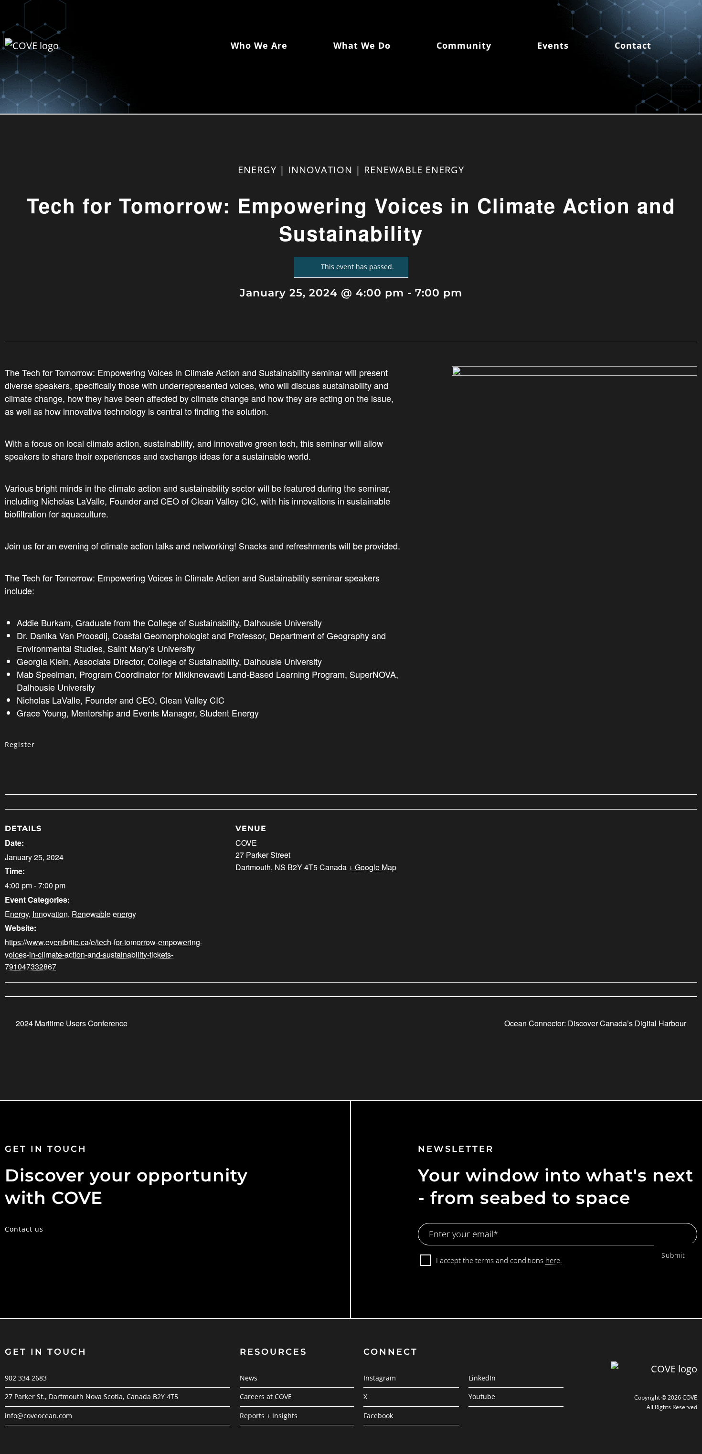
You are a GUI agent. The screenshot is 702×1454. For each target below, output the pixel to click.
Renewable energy (104, 913)
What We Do (362, 45)
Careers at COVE (266, 1396)
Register (20, 744)
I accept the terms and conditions (499, 1260)
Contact (633, 45)
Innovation (50, 913)
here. (553, 1260)
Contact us (24, 1228)
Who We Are (259, 45)
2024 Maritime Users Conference (71, 1023)
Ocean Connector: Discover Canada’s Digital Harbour (596, 1023)
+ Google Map (372, 867)
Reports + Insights (269, 1415)
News (248, 1377)
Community (463, 45)
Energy (17, 913)
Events (553, 45)
